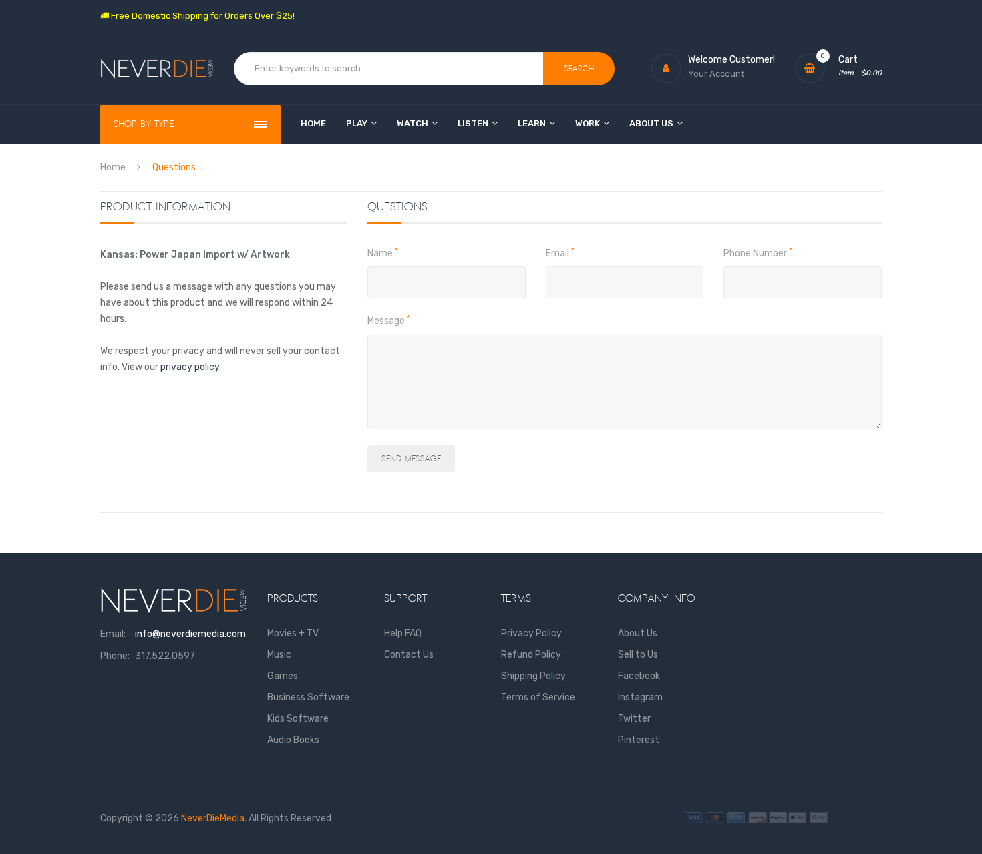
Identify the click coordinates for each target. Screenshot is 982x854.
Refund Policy (531, 654)
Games (282, 676)
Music (279, 654)
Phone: (115, 656)
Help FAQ (403, 633)
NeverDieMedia (212, 818)
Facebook (639, 676)
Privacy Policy (531, 633)
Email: (113, 634)
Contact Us (409, 654)
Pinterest (638, 740)
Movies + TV (293, 633)
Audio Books (293, 740)
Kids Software (298, 718)
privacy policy (189, 367)
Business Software (308, 697)
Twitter (634, 718)
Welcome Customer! (731, 59)
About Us (637, 633)
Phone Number (757, 253)
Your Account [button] (716, 74)
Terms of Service (538, 697)
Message (388, 320)
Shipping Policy (533, 676)
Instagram (640, 697)
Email (560, 253)
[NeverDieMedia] (157, 69)
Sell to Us (638, 654)
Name (382, 253)
